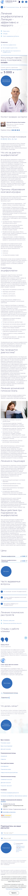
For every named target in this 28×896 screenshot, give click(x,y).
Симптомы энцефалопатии (9, 44)
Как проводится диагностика (10, 47)
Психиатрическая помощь (12, 7)
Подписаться (6, 848)
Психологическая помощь (8, 776)
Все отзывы (7, 683)
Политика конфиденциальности (10, 792)
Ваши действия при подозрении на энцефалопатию (11, 51)
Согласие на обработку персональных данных (14, 796)
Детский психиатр (6, 749)
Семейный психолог (6, 779)
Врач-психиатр (5, 740)
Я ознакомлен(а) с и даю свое (20, 847)
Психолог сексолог (6, 785)
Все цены (6, 571)
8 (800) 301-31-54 (9, 139)
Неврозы (3, 759)
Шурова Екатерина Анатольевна (15, 122)
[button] (25, 637)
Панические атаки (6, 769)
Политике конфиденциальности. (14, 889)
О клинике (4, 789)
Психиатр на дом (5, 743)
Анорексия (4, 756)
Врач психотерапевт (6, 746)
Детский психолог (6, 782)
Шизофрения (4, 766)
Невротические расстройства (9, 772)
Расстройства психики (7, 763)
